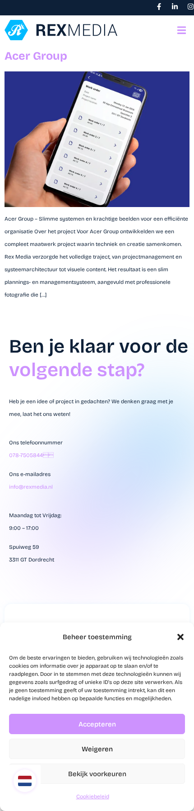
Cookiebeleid (92, 796)
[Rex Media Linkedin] (174, 6)
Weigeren (97, 749)
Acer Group (36, 56)
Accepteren (97, 724)
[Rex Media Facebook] (159, 6)
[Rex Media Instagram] (190, 6)
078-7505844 (31, 455)
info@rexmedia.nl (31, 487)
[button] (180, 636)
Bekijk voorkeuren (97, 774)
